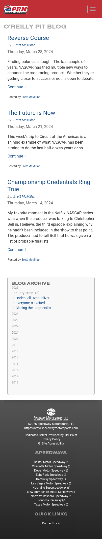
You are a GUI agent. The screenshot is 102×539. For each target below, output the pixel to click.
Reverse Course (28, 38)
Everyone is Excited (30, 302)
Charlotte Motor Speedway (49, 466)
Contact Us (49, 523)
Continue (15, 86)
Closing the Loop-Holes (33, 307)
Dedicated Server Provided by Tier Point (51, 435)
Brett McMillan (24, 45)
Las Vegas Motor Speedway (49, 483)
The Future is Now (31, 113)
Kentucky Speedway (49, 479)
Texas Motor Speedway (49, 504)
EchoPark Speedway (49, 474)
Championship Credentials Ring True (48, 185)
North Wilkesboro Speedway (49, 496)
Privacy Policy (51, 439)
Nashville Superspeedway (49, 487)
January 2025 (25, 292)
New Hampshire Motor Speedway (49, 492)
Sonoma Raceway (50, 500)
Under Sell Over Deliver (33, 297)
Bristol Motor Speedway (49, 462)
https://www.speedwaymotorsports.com (51, 428)
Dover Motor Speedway (49, 470)
